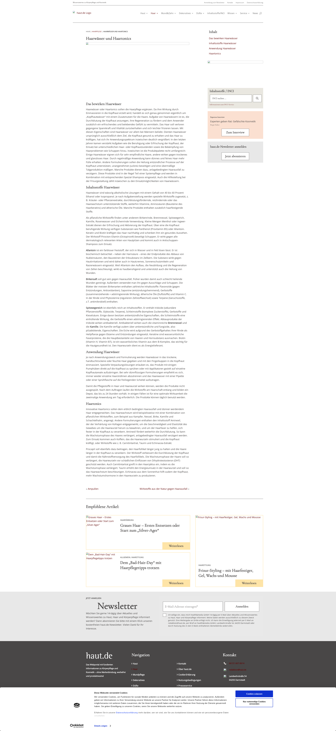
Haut (142, 13)
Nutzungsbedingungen (189, 680)
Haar (153, 13)
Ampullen (93, 488)
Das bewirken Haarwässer (223, 38)
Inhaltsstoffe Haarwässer (222, 43)
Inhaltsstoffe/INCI (216, 13)
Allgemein (125, 557)
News (255, 13)
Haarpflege (97, 31)
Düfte (199, 13)
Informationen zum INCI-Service (222, 104)
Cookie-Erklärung (186, 675)
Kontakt (230, 3)
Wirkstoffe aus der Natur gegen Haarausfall (163, 488)
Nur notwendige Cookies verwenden (254, 702)
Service (243, 13)
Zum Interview (235, 132)
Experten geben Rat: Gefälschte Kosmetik (233, 121)
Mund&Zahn (167, 13)
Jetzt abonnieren (235, 156)
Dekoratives (185, 13)
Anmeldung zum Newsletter (214, 3)
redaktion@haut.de (237, 669)
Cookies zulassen (254, 694)
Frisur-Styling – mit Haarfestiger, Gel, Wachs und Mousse (225, 573)
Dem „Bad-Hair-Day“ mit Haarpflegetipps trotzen (140, 565)
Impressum (240, 3)
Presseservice (185, 686)
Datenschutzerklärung (127, 712)
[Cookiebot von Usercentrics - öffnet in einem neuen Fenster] (76, 726)
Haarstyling (137, 557)
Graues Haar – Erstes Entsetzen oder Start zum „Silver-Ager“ (150, 528)
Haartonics (215, 53)
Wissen (231, 13)
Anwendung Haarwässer (222, 48)
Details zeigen (100, 726)
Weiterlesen (176, 546)
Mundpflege (139, 675)
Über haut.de (184, 669)
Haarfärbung (127, 520)
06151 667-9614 (236, 663)
